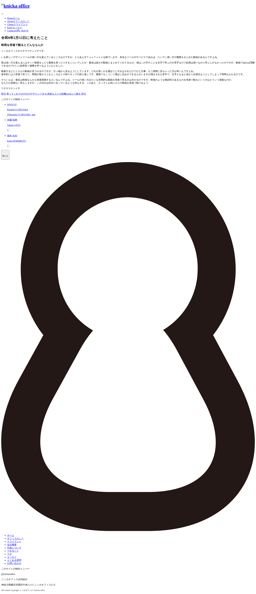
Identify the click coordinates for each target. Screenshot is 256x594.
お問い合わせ (14, 563)
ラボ (9, 554)
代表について (14, 548)
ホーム (10, 535)
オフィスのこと (15, 538)
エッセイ (12, 557)
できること (13, 551)
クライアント (14, 541)
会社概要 (12, 544)
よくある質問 (14, 560)
